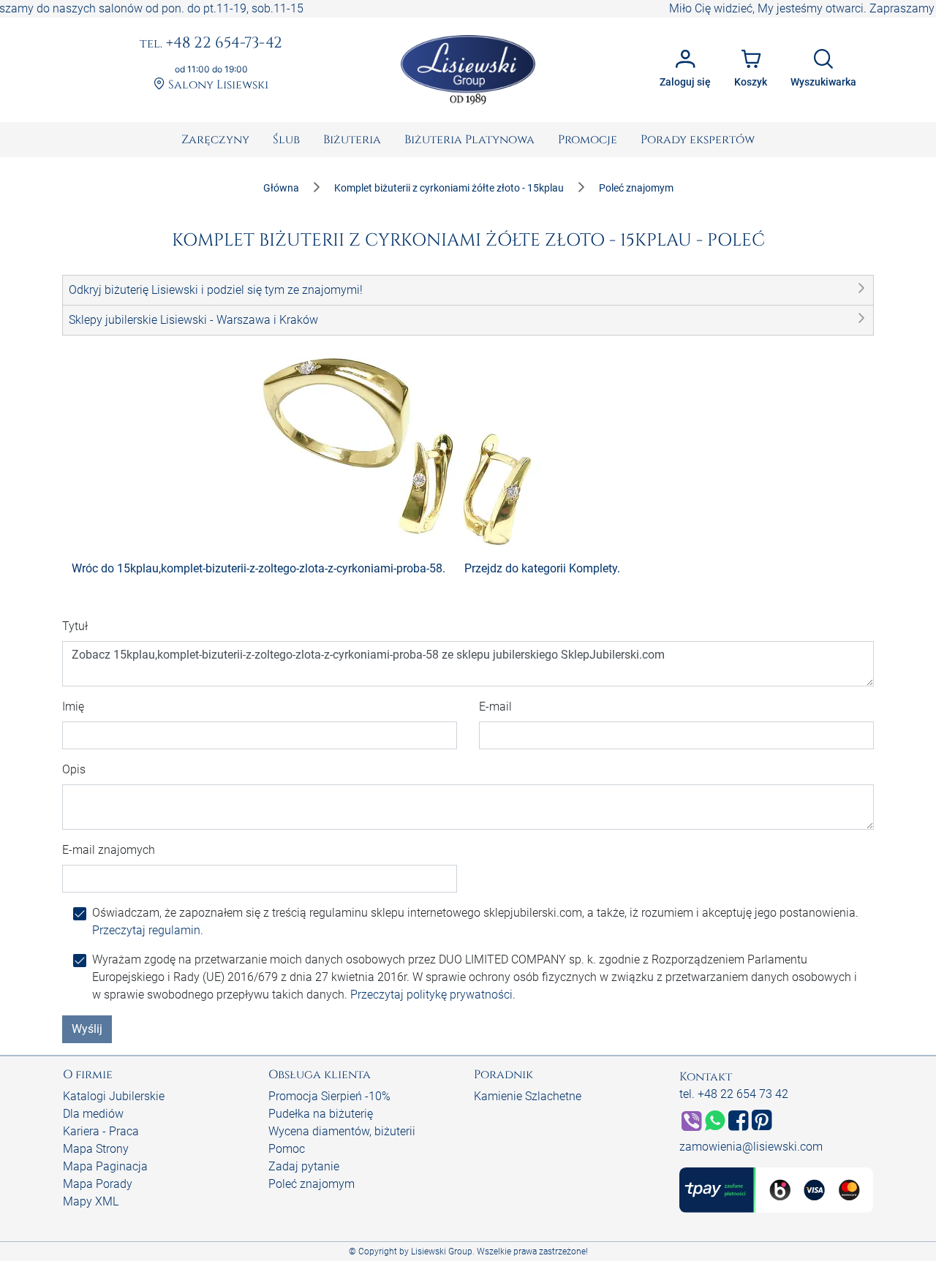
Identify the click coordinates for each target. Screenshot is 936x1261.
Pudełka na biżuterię (320, 1114)
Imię (73, 706)
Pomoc (286, 1149)
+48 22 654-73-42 (211, 44)
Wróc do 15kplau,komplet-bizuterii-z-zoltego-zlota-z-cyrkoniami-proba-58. (258, 568)
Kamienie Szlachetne (527, 1096)
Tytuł (75, 626)
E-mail (495, 706)
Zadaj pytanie (303, 1166)
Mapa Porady (97, 1184)
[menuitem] (215, 139)
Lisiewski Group (441, 1251)
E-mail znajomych (108, 850)
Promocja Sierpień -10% (329, 1096)
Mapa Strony (96, 1149)
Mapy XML (90, 1201)
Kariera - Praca (101, 1131)
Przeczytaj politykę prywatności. (433, 994)
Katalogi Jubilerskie (114, 1096)
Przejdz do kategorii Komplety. (542, 568)
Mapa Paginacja (105, 1166)
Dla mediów (93, 1114)
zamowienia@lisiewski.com (751, 1147)
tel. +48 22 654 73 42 (733, 1094)
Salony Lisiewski (216, 85)
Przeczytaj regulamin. (147, 930)
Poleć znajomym (311, 1184)
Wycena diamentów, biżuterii (341, 1131)
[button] (468, 290)
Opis (74, 769)
